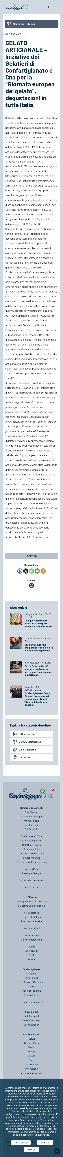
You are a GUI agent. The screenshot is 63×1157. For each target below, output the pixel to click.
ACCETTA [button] (45, 1142)
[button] (56, 7)
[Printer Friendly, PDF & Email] (31, 587)
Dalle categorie (27, 749)
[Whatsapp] (31, 571)
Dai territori (25, 757)
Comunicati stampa (30, 741)
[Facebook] (19, 571)
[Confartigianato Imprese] (17, 7)
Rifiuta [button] (31, 1149)
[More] (43, 571)
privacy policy (43, 1134)
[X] (25, 571)
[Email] (37, 571)
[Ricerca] (46, 7)
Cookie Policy (45, 1128)
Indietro (31, 555)
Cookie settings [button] (21, 1142)
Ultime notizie (27, 733)
